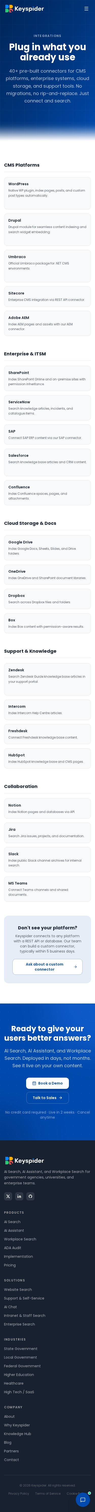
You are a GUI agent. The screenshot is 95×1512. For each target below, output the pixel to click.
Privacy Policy (18, 1494)
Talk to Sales (44, 1097)
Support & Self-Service (24, 1298)
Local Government (20, 1357)
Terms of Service (48, 1494)
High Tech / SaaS (19, 1392)
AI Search (12, 1221)
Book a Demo (50, 1083)
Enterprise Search (19, 1324)
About (9, 1416)
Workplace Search (20, 1239)
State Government (20, 1348)
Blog (7, 1442)
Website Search (18, 1289)
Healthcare (14, 1383)
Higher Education (19, 1374)
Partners (11, 1451)
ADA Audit (12, 1247)
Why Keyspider (17, 1425)
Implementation (18, 1256)
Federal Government (22, 1366)
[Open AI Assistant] (83, 1500)
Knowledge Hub (17, 1433)
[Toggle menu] (86, 8)
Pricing (10, 1265)
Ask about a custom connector (44, 967)
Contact (11, 1459)
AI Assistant (14, 1230)
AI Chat (10, 1306)
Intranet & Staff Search (24, 1315)
